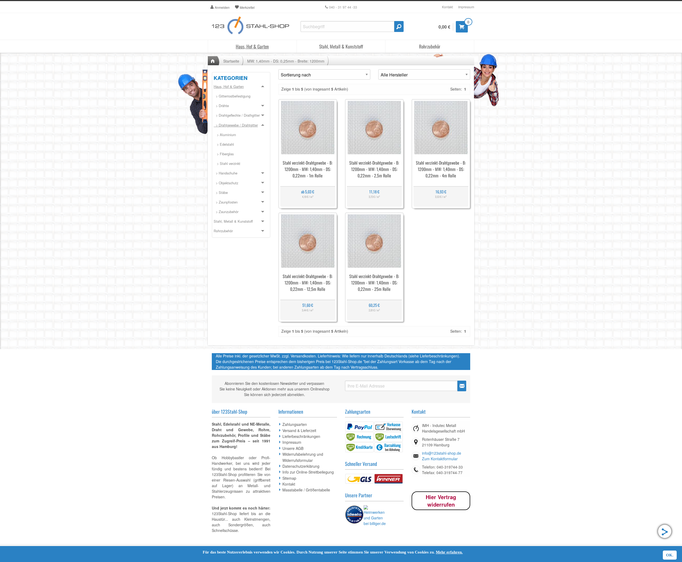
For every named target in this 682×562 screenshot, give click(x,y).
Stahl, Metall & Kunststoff (341, 46)
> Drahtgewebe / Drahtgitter (236, 125)
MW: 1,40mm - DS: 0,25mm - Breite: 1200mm (285, 61)
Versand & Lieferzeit (299, 430)
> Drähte (221, 105)
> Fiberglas (224, 153)
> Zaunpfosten (226, 202)
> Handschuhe (225, 173)
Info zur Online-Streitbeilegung (308, 472)
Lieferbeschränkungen (301, 436)
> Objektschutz (226, 182)
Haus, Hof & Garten (252, 46)
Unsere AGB (292, 448)
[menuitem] (241, 96)
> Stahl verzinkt (227, 163)
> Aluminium (225, 134)
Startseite (231, 61)
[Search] (399, 26)
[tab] (241, 149)
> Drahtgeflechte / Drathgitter (237, 115)
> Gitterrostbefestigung (232, 96)
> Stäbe (221, 192)
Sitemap (289, 478)
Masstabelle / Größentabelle (306, 489)
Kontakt (447, 7)
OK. (669, 555)
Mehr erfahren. (449, 552)
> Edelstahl (224, 144)
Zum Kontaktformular (440, 458)
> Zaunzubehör (226, 211)
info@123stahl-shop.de (441, 453)
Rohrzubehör (429, 46)
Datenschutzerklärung (300, 466)
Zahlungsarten (294, 424)
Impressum (466, 7)
